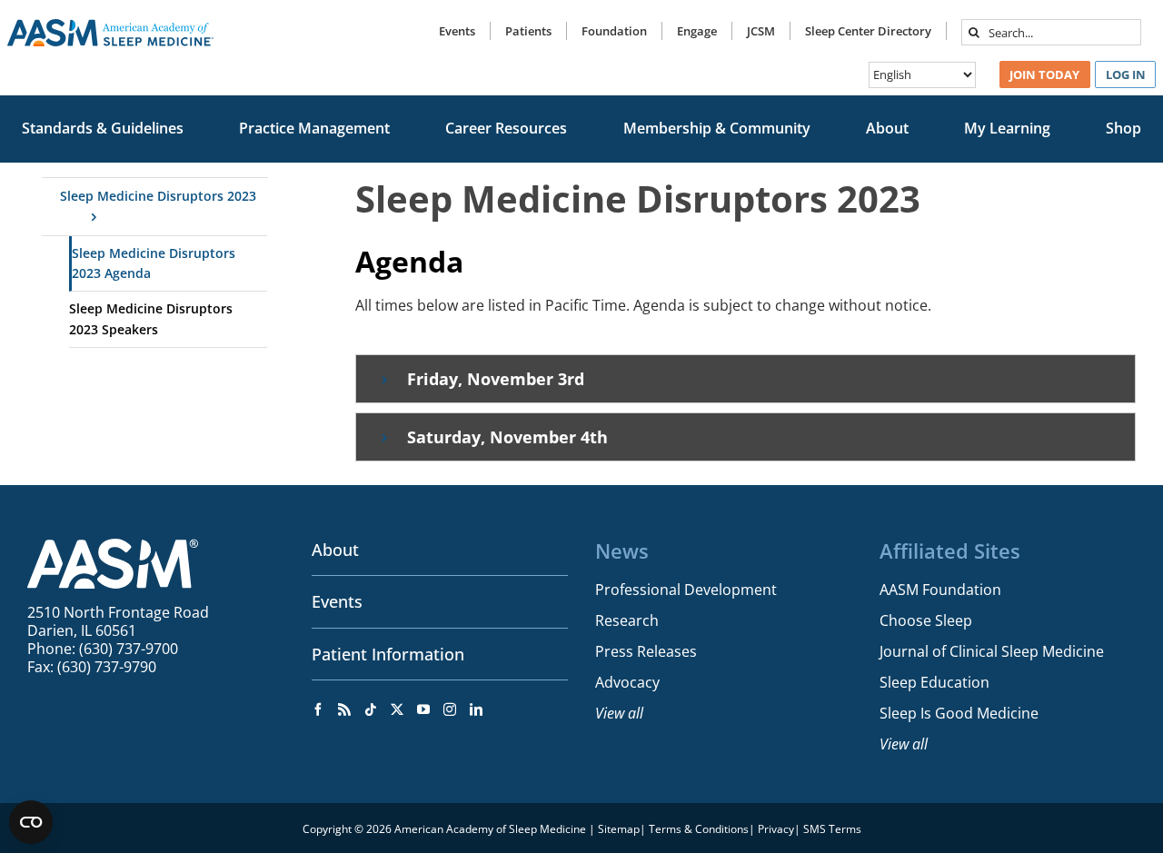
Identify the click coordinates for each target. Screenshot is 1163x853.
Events (337, 601)
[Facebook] (318, 709)
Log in (1126, 74)
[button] (745, 378)
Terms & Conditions (699, 829)
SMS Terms (832, 829)
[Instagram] (449, 709)
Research (627, 620)
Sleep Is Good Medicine (959, 713)
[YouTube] (423, 709)
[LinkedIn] (476, 709)
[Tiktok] (370, 709)
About (335, 549)
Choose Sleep (926, 620)
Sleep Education (934, 682)
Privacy (776, 829)
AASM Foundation (940, 590)
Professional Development (686, 590)
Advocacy (627, 682)
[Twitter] (397, 709)
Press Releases (646, 651)
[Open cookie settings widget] (31, 822)
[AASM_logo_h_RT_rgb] (110, 26)
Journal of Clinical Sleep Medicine (992, 651)
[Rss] (344, 709)
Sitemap (619, 829)
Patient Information (388, 654)
